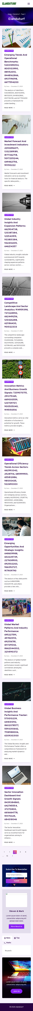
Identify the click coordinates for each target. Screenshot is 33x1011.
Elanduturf (9, 51)
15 (7, 856)
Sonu (7, 86)
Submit (16, 881)
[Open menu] (28, 4)
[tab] (7, 938)
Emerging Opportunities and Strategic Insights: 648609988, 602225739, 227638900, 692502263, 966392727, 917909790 (14, 557)
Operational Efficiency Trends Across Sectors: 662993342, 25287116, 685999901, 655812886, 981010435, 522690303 (16, 474)
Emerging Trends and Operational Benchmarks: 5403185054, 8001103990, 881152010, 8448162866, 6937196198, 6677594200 (15, 69)
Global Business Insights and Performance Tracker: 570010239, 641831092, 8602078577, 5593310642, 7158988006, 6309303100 (15, 722)
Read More (9, 108)
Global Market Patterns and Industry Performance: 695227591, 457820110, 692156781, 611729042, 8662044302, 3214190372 (16, 638)
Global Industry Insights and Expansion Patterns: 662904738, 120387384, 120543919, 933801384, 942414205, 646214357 (15, 233)
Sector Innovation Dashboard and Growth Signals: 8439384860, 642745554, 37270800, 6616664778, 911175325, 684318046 (13, 806)
